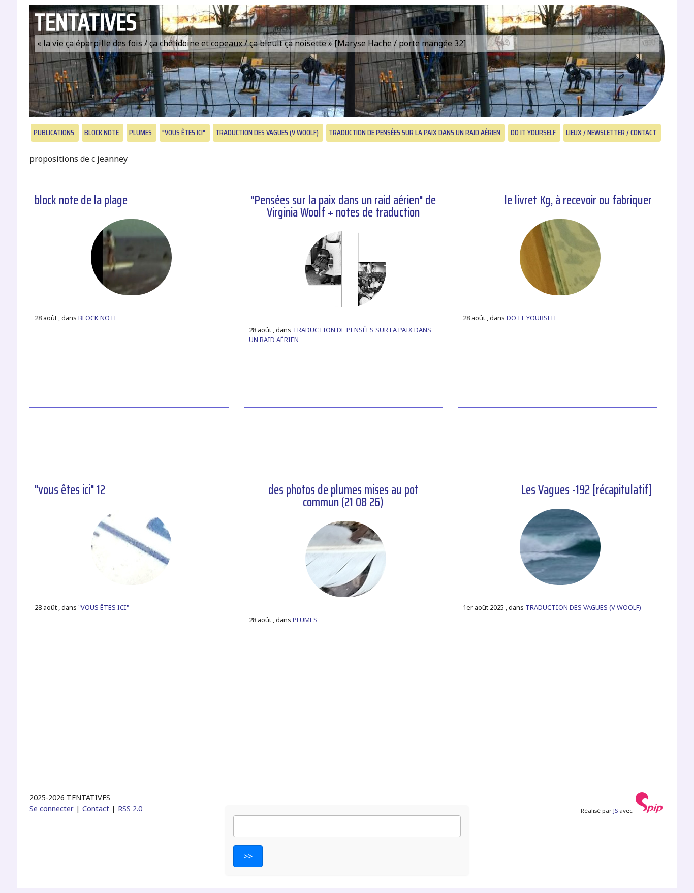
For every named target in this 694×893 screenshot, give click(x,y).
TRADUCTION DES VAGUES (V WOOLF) (267, 132)
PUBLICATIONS (54, 132)
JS (615, 810)
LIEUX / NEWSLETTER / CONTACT (611, 132)
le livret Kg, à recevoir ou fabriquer (578, 200)
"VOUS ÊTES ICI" (183, 132)
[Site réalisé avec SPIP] (649, 810)
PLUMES (140, 132)
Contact (95, 808)
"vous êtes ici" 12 (70, 490)
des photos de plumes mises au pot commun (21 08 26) (343, 496)
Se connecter (51, 808)
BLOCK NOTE (101, 132)
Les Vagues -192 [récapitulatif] (586, 490)
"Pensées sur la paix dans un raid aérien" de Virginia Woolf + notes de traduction (343, 206)
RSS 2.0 (130, 808)
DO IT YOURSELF (533, 132)
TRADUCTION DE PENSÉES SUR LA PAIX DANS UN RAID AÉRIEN (414, 132)
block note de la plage (81, 200)
